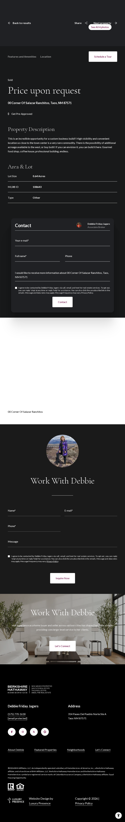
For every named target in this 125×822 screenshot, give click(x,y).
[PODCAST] (45, 732)
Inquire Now (62, 578)
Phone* (12, 526)
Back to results (22, 22)
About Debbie (16, 749)
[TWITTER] (34, 732)
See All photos (100, 27)
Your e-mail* (22, 240)
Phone (68, 255)
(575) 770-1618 (17, 714)
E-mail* (68, 510)
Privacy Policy (87, 293)
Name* (12, 510)
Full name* (21, 255)
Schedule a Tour (103, 56)
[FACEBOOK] (12, 732)
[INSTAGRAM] (23, 732)
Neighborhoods (76, 749)
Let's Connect (62, 646)
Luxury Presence (40, 803)
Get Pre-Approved (21, 113)
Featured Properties (45, 749)
